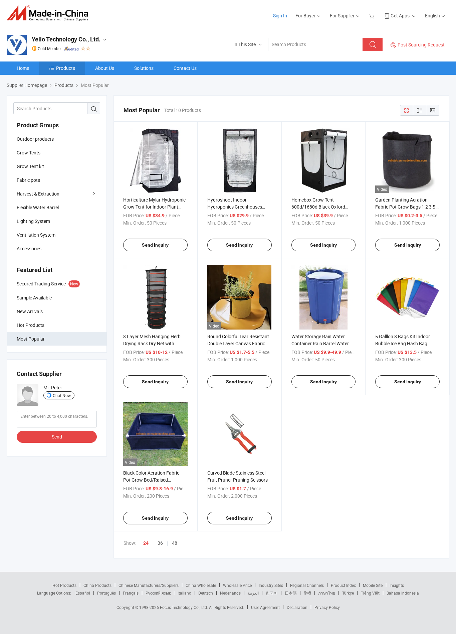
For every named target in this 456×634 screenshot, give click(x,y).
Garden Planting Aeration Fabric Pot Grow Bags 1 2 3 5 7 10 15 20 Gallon (407, 207)
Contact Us (185, 68)
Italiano (184, 593)
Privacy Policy (327, 607)
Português (106, 593)
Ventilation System (36, 235)
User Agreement (265, 607)
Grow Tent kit (30, 166)
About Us (104, 68)
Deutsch (205, 593)
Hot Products (64, 585)
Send (57, 436)
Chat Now (62, 395)
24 (146, 543)
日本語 (291, 593)
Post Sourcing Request (421, 44)
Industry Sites (271, 585)
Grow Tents (28, 152)
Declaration (297, 607)
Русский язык (158, 593)
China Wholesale (201, 585)
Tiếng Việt (370, 593)
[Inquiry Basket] (372, 15)
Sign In (280, 15)
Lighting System (33, 221)
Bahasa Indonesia (403, 593)
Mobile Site (373, 585)
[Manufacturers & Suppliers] (49, 13)
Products (65, 68)
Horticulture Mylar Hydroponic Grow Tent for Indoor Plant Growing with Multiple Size (154, 207)
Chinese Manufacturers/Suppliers (149, 585)
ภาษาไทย (326, 593)
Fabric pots (28, 180)
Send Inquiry (155, 245)
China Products (97, 585)
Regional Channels (307, 585)
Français (131, 593)
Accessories (29, 248)
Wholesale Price (237, 585)
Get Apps (400, 15)
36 (160, 543)
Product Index (343, 585)
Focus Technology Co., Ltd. (184, 607)
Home (23, 68)
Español (82, 593)
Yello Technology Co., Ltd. (66, 39)
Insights (397, 585)
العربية (253, 593)
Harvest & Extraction (38, 194)
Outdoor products (35, 139)
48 (174, 543)
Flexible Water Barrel (38, 207)
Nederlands (230, 593)
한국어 (272, 593)
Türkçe (348, 593)
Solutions (144, 68)
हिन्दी (307, 593)
